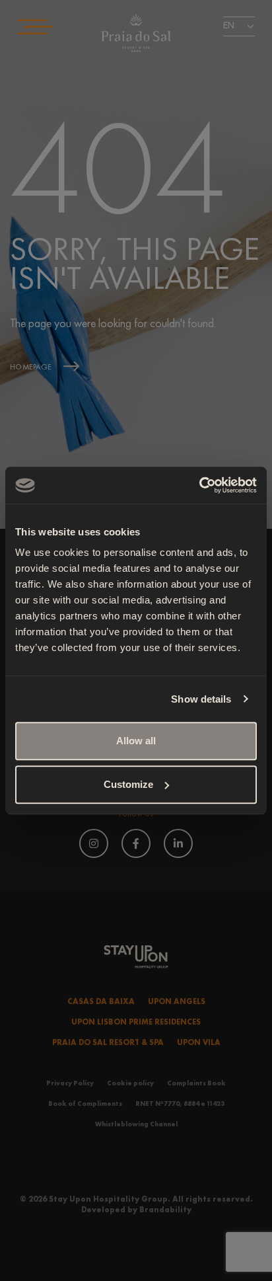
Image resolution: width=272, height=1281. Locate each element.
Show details (201, 699)
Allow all (136, 740)
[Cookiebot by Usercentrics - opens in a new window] (199, 485)
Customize (128, 784)
